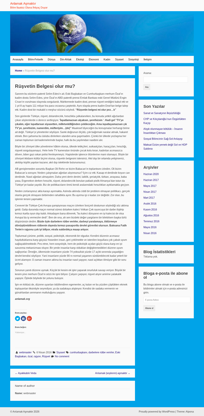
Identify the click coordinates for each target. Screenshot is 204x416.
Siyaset (119, 59)
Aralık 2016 (149, 203)
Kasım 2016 (150, 209)
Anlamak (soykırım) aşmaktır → (112, 373)
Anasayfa (18, 59)
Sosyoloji (133, 59)
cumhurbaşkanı (78, 352)
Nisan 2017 (150, 191)
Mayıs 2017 (150, 186)
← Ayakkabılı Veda (25, 373)
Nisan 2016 (150, 233)
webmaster (25, 352)
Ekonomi (94, 59)
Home (18, 70)
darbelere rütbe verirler (101, 352)
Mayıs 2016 (150, 227)
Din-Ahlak (65, 59)
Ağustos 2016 (151, 215)
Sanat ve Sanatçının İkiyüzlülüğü (161, 113)
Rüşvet (46, 356)
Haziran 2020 (151, 174)
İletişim (148, 59)
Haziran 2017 (151, 180)
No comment (62, 356)
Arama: (147, 73)
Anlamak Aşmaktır (23, 3)
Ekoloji (80, 59)
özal (30, 356)
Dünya (51, 59)
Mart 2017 (149, 197)
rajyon (37, 356)
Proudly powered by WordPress (157, 411)
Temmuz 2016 (151, 221)
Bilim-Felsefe (35, 59)
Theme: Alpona (185, 411)
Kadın (107, 59)
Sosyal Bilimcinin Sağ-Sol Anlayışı (162, 138)
